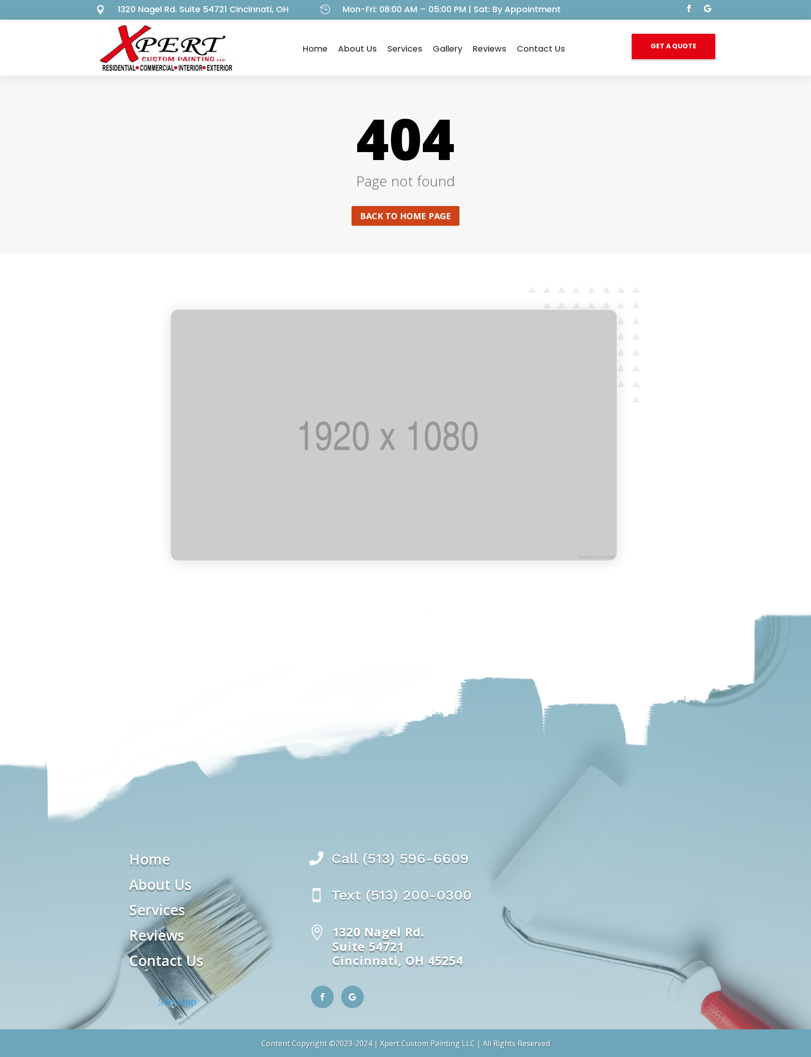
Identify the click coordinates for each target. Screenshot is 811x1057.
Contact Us (541, 48)
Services (404, 48)
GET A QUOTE (673, 46)
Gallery (447, 48)
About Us (357, 48)
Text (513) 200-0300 (401, 895)
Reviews (489, 48)
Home (315, 48)
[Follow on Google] (707, 8)
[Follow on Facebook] (688, 8)
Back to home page (405, 216)
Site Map (177, 1002)
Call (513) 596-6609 (400, 858)
